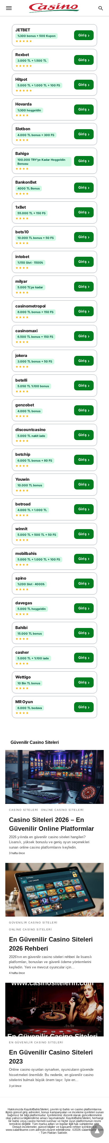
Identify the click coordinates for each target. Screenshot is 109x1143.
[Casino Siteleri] (54, 8)
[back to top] (97, 1131)
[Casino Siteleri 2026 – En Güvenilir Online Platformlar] (54, 777)
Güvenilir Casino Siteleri (33, 922)
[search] (101, 8)
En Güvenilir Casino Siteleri (36, 1042)
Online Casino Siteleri (62, 809)
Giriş (83, 35)
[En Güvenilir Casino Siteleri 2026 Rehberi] (54, 890)
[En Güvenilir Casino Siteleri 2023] (54, 1009)
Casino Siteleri (23, 809)
